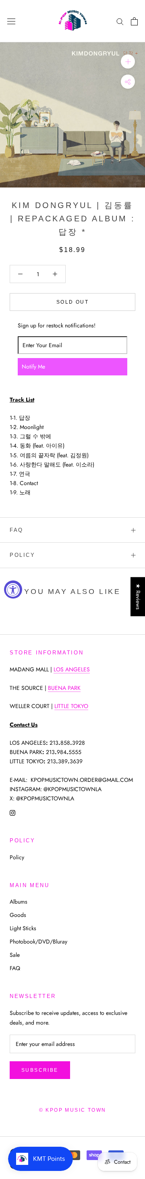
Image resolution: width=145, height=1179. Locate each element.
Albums (18, 902)
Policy (22, 555)
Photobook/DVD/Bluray (38, 941)
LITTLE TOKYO (71, 706)
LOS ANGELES (72, 669)
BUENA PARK (64, 688)
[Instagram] (12, 812)
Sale (15, 955)
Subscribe (39, 1070)
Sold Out (72, 302)
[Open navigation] (11, 21)
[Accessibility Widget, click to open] (13, 590)
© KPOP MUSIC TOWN (72, 1110)
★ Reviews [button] (138, 596)
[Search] (120, 21)
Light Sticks (23, 928)
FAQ (16, 530)
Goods (18, 915)
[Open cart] (134, 21)
